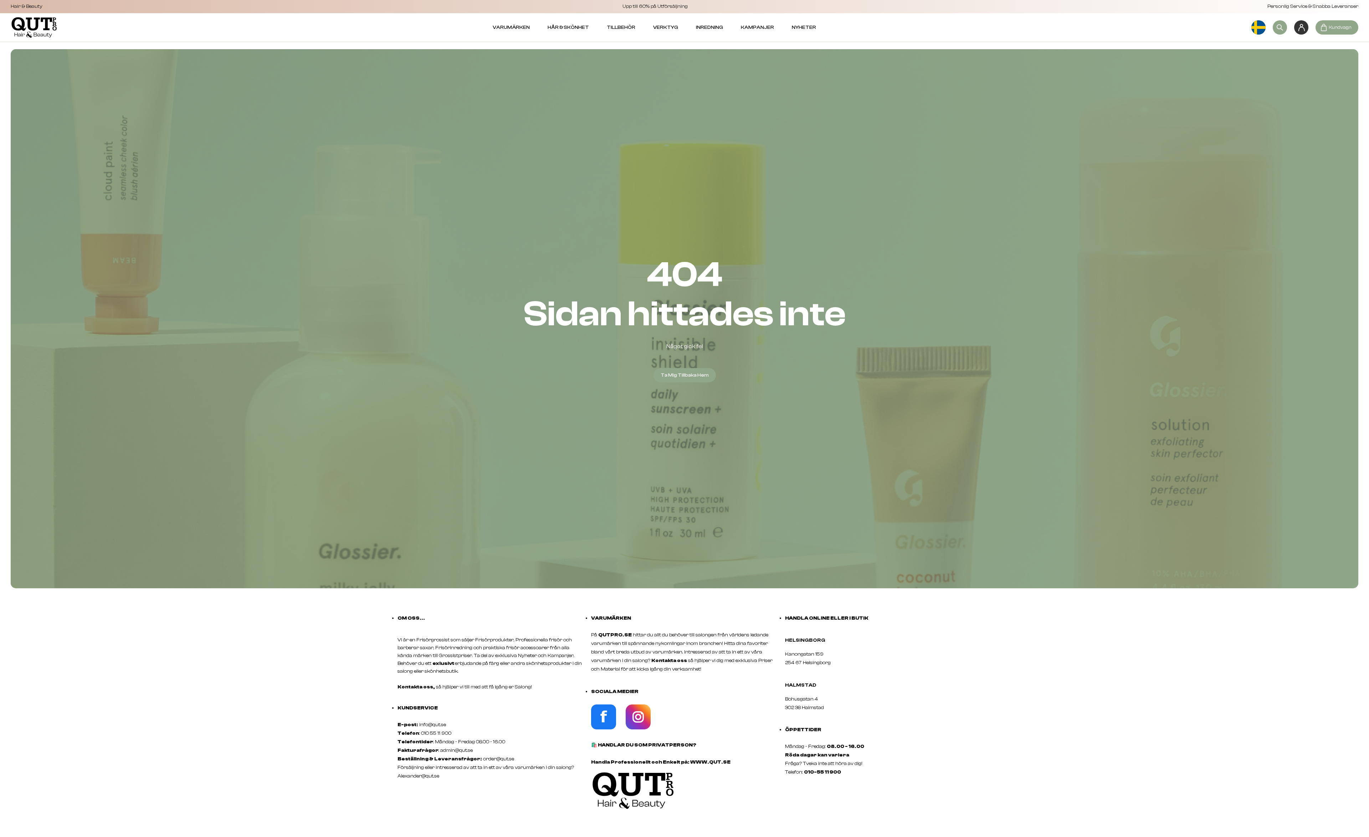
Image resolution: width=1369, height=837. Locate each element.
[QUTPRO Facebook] (603, 728)
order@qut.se (498, 759)
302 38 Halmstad (804, 708)
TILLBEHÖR (621, 27)
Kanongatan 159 (815, 654)
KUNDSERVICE (418, 708)
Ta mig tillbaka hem (685, 375)
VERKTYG (665, 27)
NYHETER (804, 27)
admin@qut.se (456, 750)
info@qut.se (432, 725)
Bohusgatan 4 (801, 699)
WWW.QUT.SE (710, 762)
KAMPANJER (757, 27)
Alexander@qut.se (418, 776)
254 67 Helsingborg (808, 663)
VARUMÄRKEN (511, 27)
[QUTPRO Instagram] (638, 728)
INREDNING (709, 27)
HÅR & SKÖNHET (568, 27)
